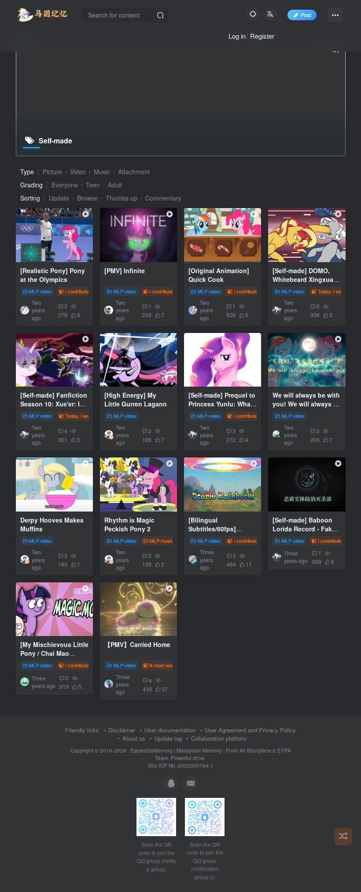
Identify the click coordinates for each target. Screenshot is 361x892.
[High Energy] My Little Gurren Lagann (135, 399)
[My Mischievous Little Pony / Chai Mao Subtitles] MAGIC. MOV (54, 657)
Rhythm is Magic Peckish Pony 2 (129, 524)
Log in (237, 35)
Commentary (163, 198)
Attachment (134, 171)
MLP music (161, 540)
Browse (87, 198)
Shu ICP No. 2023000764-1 (181, 765)
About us (133, 738)
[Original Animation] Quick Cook (218, 275)
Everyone (65, 184)
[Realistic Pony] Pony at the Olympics (52, 275)
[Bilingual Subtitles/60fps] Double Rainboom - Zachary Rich (217, 532)
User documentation (169, 730)
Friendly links (82, 730)
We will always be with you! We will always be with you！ (307, 404)
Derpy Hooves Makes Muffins (52, 524)
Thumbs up (121, 198)
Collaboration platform (219, 738)
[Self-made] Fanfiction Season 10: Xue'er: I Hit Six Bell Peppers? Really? (53, 408)
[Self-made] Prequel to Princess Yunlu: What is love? (221, 404)
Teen (93, 184)
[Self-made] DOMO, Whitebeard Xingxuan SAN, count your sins (305, 279)
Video (78, 171)
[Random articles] (343, 836)
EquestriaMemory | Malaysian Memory (176, 750)
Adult (115, 184)
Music (102, 171)
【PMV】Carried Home (137, 644)
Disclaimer (121, 730)
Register (262, 35)
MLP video (40, 291)
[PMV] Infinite (124, 270)
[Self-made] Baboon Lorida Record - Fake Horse (304, 528)
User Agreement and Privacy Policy (250, 730)
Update (59, 198)
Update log (168, 738)
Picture (52, 171)
